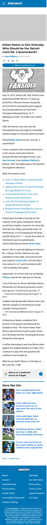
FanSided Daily (9, 484)
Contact (6, 480)
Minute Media (14, 508)
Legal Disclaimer (37, 493)
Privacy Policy (8, 488)
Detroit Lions (14, 458)
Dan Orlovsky (8, 160)
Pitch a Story (35, 484)
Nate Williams (11, 56)
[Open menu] (3, 3)
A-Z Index (33, 497)
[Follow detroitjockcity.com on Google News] (41, 374)
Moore (7, 277)
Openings (33, 475)
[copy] (17, 60)
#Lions (24, 283)
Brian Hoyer (35, 243)
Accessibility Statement (13, 497)
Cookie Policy (8, 493)
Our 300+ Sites (36, 480)
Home (4, 458)
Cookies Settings (10, 502)
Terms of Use (35, 488)
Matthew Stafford (29, 160)
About (5, 475)
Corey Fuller (21, 260)
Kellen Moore (16, 140)
